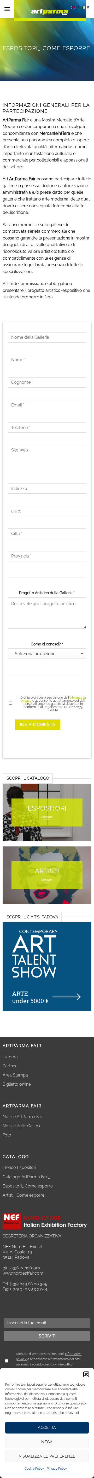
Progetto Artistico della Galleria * (47, 592)
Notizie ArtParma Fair (23, 1116)
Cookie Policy (34, 1468)
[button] (86, 1374)
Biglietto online (17, 1084)
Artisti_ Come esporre (23, 1195)
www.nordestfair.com (23, 1273)
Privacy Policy (57, 1468)
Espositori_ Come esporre (28, 1186)
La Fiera (10, 1056)
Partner (10, 1065)
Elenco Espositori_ (20, 1167)
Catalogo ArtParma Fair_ (27, 1176)
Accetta (47, 1427)
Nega (47, 1442)
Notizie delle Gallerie (22, 1125)
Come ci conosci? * (47, 644)
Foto (7, 1135)
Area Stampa (15, 1075)
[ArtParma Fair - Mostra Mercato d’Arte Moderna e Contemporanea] (50, 10)
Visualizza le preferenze (47, 1456)
